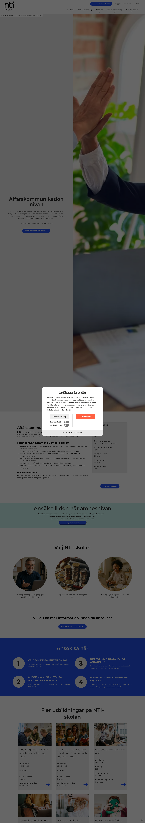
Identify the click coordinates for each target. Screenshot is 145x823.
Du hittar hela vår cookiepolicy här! (59, 410)
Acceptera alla (86, 416)
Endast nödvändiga (59, 416)
